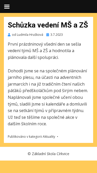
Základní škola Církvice (50, 153)
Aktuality (49, 136)
